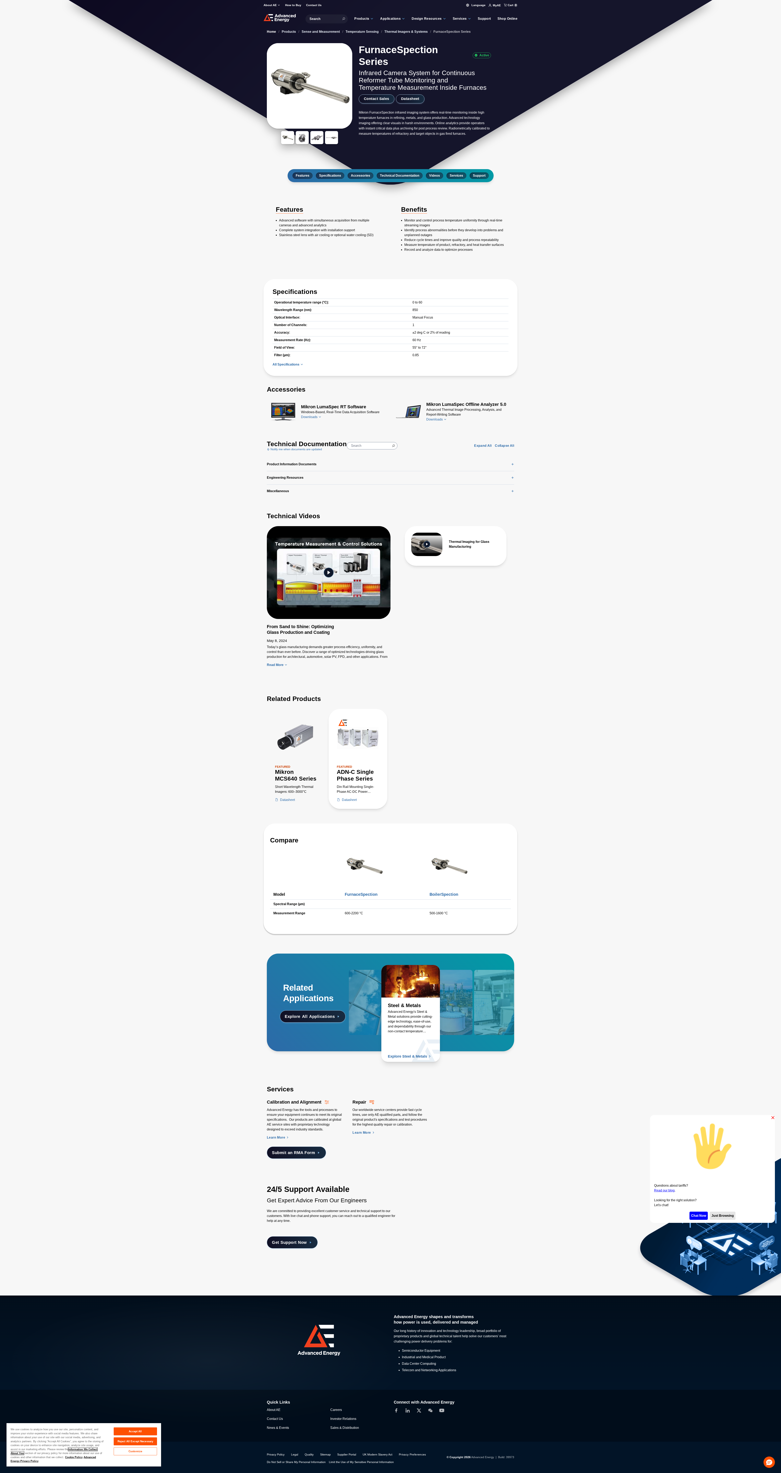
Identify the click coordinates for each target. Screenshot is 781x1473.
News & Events (278, 1427)
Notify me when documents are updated (296, 449)
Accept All (135, 1431)
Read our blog (664, 1190)
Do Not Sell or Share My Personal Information (296, 1462)
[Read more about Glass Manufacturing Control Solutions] (378, 981)
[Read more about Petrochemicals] (452, 981)
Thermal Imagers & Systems (406, 31)
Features (302, 175)
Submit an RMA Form (293, 1152)
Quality (309, 1454)
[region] (84, 1444)
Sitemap (325, 1454)
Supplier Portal (346, 1454)
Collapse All (504, 445)
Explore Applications (310, 1016)
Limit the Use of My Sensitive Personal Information (361, 1462)
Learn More (276, 1137)
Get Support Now (289, 1242)
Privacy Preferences (412, 1454)
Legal (294, 1454)
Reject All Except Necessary (135, 1441)
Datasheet (410, 99)
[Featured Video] (328, 572)
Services (456, 175)
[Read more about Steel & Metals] (410, 981)
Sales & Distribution (344, 1427)
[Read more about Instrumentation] (485, 981)
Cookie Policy (74, 1457)
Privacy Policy (276, 1454)
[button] (769, 1462)
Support (479, 175)
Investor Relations (343, 1418)
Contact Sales (376, 99)
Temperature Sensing (363, 31)
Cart (512, 5)
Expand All (483, 445)
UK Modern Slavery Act (377, 1454)
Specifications (330, 175)
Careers (336, 1410)
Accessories (360, 175)
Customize (135, 1451)
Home (272, 31)
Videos (434, 175)
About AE (273, 1410)
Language (478, 5)
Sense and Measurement (321, 31)
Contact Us (275, 1418)
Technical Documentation (399, 175)
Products (289, 31)
